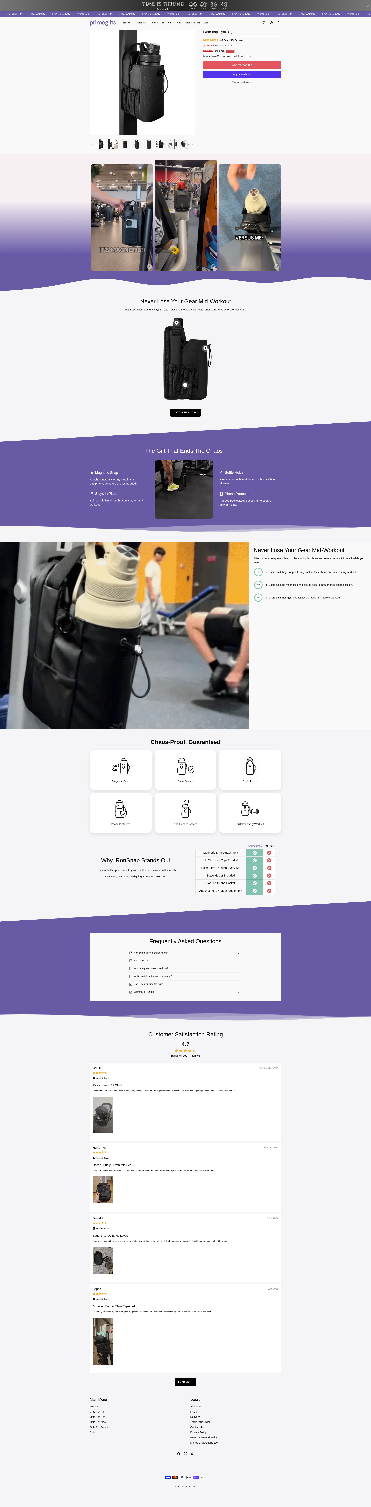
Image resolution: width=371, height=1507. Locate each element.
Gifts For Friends (99, 1427)
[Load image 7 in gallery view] (173, 144)
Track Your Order (200, 1422)
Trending (95, 1406)
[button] (127, 23)
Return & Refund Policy (203, 1437)
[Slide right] (192, 144)
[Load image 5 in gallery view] (149, 144)
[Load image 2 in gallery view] (113, 144)
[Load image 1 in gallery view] (101, 144)
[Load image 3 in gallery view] (125, 144)
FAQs (193, 1411)
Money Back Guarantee (204, 1442)
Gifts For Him (97, 1416)
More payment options (242, 82)
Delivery (195, 1416)
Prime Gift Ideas (189, 1486)
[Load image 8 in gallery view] (185, 144)
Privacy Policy (198, 1432)
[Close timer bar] (368, 5)
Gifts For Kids (98, 1422)
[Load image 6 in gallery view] (161, 144)
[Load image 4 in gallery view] (137, 144)
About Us (195, 1406)
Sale (92, 1432)
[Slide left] (92, 144)
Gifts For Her (97, 1411)
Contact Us (196, 1427)
